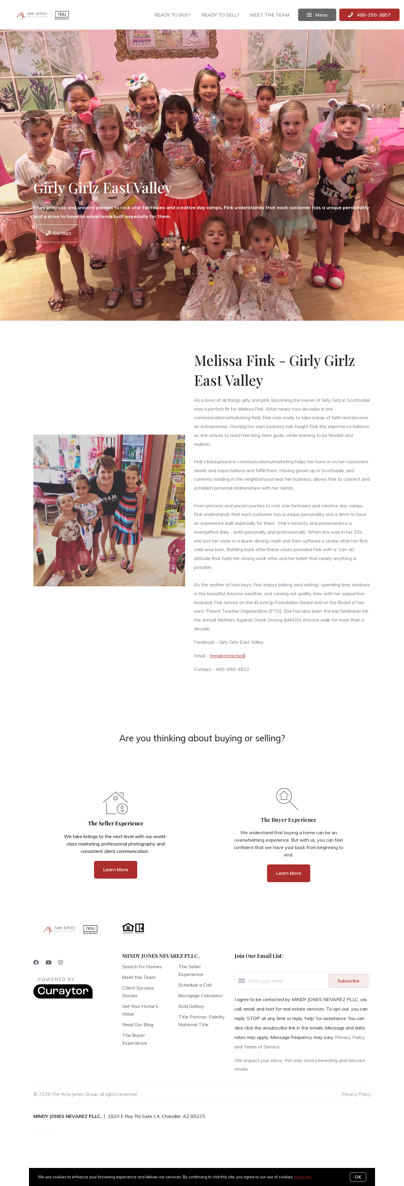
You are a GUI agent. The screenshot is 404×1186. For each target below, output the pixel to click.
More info (303, 1176)
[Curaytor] (63, 997)
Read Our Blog (137, 1024)
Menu (320, 15)
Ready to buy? (172, 15)
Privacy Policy (356, 1094)
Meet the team (270, 15)
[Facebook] (36, 962)
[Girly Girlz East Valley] (109, 512)
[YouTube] (48, 962)
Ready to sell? (220, 15)
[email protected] (227, 656)
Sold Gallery (191, 1006)
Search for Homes (142, 966)
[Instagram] (60, 962)
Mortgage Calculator (200, 995)
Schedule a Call (194, 985)
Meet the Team (139, 977)
